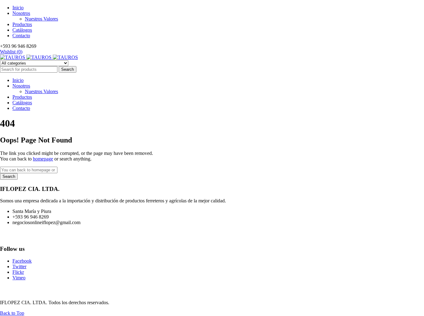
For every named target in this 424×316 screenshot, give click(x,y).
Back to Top (12, 313)
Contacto (21, 35)
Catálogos (22, 30)
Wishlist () (11, 51)
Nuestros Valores (41, 18)
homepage (43, 158)
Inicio (18, 7)
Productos (22, 24)
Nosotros (21, 13)
